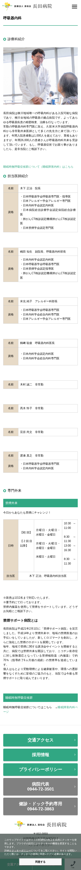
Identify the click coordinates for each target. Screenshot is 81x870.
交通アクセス (41, 740)
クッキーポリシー (21, 850)
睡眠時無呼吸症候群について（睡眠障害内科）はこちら (38, 166)
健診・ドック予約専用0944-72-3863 (40, 806)
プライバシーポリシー (40, 769)
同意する (40, 861)
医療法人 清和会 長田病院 (27, 6)
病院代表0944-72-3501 (40, 786)
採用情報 (40, 754)
